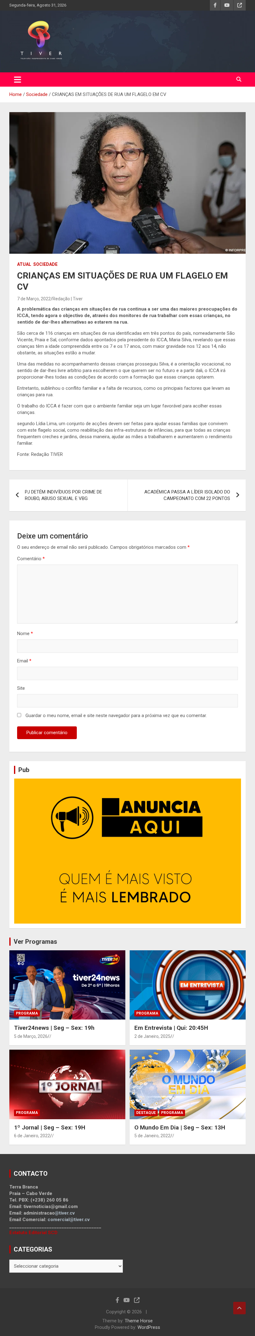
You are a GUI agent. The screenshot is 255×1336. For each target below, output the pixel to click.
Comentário (31, 558)
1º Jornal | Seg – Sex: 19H (49, 1127)
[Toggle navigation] (17, 79)
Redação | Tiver (68, 298)
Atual (24, 264)
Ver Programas (35, 941)
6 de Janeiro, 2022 (32, 1135)
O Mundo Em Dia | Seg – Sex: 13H (179, 1127)
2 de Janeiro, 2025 (152, 1036)
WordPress (148, 1327)
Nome (25, 633)
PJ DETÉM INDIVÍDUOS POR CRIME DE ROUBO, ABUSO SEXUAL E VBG (63, 495)
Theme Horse (139, 1321)
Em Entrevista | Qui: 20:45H (171, 1027)
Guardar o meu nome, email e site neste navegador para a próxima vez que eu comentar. (116, 715)
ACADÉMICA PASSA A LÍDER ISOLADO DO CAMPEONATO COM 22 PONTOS (187, 495)
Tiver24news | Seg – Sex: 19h (54, 1027)
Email (24, 661)
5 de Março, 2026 (31, 1036)
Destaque (146, 1113)
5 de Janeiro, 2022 (152, 1135)
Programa (27, 1013)
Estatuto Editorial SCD (33, 1232)
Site (21, 688)
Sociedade (45, 264)
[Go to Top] (239, 1308)
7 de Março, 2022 (34, 298)
